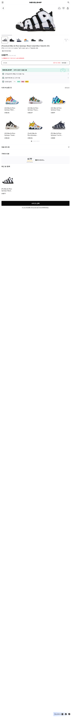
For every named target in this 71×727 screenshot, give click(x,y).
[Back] (3, 8)
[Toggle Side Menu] (2, 2)
